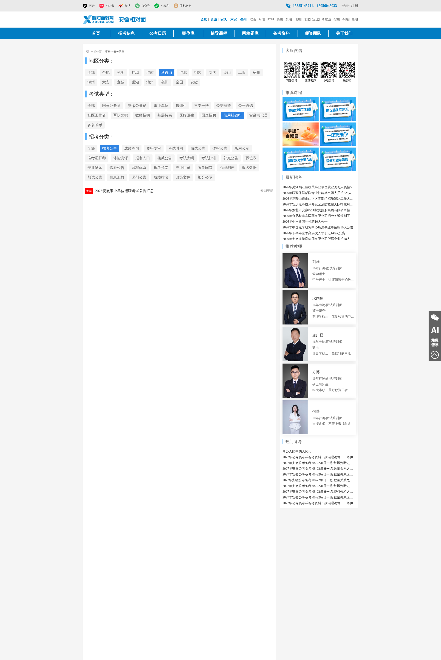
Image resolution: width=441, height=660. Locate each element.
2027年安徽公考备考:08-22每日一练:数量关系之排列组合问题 (319, 480)
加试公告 (95, 177)
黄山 (227, 72)
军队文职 (120, 115)
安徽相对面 (132, 20)
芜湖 (354, 19)
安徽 (194, 82)
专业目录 (183, 168)
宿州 (337, 19)
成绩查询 (131, 148)
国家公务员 (111, 106)
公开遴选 (245, 106)
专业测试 (95, 168)
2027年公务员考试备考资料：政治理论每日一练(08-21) (319, 503)
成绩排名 (161, 177)
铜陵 (345, 19)
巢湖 (289, 19)
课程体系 (139, 168)
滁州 (280, 19)
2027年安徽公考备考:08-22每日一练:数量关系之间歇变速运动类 (319, 497)
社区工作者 (97, 115)
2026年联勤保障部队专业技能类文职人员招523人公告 (319, 193)
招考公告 (109, 148)
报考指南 (161, 168)
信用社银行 (232, 115)
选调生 (181, 106)
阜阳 (262, 19)
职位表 (251, 158)
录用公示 (242, 148)
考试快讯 (208, 158)
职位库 (188, 33)
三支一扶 (201, 106)
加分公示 (205, 177)
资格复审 (153, 148)
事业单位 (161, 106)
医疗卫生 (186, 115)
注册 (354, 6)
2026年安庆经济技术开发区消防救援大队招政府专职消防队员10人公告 (319, 204)
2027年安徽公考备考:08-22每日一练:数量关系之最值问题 (319, 474)
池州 (297, 19)
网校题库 (250, 33)
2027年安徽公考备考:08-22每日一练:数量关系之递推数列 (319, 468)
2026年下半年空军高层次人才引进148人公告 (314, 233)
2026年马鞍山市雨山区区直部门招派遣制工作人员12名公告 (319, 198)
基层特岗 (164, 115)
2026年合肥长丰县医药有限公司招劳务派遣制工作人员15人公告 (319, 216)
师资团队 (313, 33)
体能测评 (120, 158)
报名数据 (249, 168)
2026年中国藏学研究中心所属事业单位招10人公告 (318, 227)
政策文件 (183, 177)
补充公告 (230, 158)
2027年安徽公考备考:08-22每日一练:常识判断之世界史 (319, 463)
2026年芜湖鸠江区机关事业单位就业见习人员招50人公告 (319, 187)
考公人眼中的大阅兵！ (299, 451)
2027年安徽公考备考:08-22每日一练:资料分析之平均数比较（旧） (319, 491)
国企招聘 (208, 115)
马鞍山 (326, 19)
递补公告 (117, 168)
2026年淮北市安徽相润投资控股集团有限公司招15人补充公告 (319, 210)
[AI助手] (435, 330)
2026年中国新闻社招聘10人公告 (305, 221)
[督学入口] (435, 342)
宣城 (315, 19)
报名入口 (142, 158)
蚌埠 (271, 19)
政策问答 (205, 168)
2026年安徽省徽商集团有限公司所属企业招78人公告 (319, 239)
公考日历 (158, 33)
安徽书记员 (258, 115)
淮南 (253, 19)
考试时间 (175, 148)
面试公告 (197, 148)
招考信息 (126, 33)
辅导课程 (219, 33)
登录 (345, 6)
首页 (96, 33)
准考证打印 (97, 158)
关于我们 (344, 33)
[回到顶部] (435, 355)
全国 (179, 82)
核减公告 (164, 158)
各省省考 (95, 125)
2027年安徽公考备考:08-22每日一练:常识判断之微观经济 (319, 486)
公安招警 (223, 106)
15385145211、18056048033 (315, 6)
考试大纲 (186, 158)
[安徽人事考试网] (98, 19)
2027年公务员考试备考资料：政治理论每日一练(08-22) (319, 457)
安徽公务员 (137, 106)
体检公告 (219, 148)
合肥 (106, 72)
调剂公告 (139, 177)
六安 (106, 82)
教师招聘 (142, 115)
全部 (91, 72)
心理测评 (227, 168)
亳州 (164, 82)
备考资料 (281, 33)
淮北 (306, 19)
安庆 (212, 72)
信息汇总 (117, 177)
